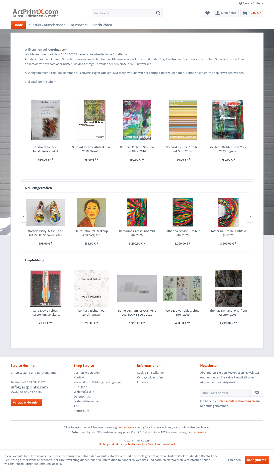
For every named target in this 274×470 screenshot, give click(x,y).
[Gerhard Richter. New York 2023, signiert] (228, 119)
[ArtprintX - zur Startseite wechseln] (35, 14)
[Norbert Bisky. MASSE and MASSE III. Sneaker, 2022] (46, 212)
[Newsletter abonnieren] (257, 393)
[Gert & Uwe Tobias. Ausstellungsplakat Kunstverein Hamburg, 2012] (46, 288)
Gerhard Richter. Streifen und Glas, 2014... (137, 149)
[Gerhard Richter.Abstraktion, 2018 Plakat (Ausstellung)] (91, 119)
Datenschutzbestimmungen (236, 401)
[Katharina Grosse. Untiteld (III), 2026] (182, 212)
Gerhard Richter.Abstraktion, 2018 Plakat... (91, 149)
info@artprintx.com (29, 387)
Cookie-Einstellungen (151, 372)
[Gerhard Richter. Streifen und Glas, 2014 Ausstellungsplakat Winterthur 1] (137, 119)
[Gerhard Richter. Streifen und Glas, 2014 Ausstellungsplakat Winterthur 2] (183, 119)
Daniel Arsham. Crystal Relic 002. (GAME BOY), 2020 (137, 312)
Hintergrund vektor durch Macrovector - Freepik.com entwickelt (137, 444)
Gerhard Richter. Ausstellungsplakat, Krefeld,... (45, 149)
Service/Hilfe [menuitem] (251, 3)
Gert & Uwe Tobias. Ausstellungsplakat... (46, 312)
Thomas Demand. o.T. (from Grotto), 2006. (228, 312)
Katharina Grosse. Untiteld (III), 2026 (182, 233)
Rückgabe (80, 387)
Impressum (81, 411)
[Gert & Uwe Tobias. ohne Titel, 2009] (183, 288)
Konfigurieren (256, 460)
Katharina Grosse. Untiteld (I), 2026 (228, 233)
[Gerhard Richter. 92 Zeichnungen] (91, 288)
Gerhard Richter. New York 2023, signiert (228, 149)
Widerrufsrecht (84, 392)
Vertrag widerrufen (26, 402)
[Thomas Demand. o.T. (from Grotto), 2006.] (228, 288)
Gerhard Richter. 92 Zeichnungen (91, 312)
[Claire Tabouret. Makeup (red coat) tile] (91, 212)
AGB (76, 406)
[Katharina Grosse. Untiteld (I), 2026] (228, 212)
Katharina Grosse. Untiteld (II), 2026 (137, 233)
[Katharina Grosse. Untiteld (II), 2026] (137, 212)
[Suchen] (158, 13)
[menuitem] (127, 13)
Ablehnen (234, 460)
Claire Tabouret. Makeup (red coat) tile (91, 233)
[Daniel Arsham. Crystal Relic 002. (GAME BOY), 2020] (137, 288)
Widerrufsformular (86, 401)
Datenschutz (82, 396)
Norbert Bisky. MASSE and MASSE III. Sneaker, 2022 (45, 233)
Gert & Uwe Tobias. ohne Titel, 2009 (182, 312)
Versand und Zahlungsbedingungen (98, 382)
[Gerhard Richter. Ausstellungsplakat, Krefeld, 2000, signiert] (46, 119)
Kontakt (79, 377)
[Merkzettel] (207, 13)
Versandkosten (127, 427)
